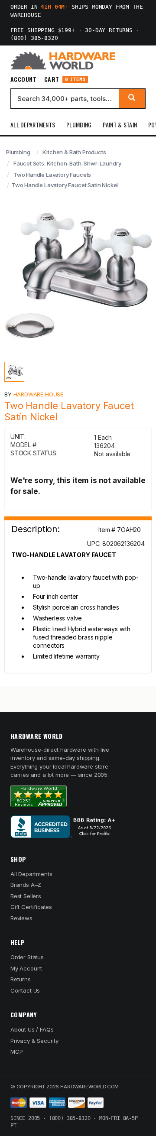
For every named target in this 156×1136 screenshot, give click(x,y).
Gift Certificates (31, 906)
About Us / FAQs (31, 1029)
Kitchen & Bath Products (74, 152)
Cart (64, 79)
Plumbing (78, 124)
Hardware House (38, 394)
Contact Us (25, 990)
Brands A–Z (25, 884)
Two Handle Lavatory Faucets (52, 174)
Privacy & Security (34, 1040)
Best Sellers (25, 896)
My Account (26, 968)
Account (23, 79)
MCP (16, 1051)
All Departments (32, 124)
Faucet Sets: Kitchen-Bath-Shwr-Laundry (67, 163)
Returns (20, 979)
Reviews (21, 918)
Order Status (27, 957)
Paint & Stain (120, 124)
